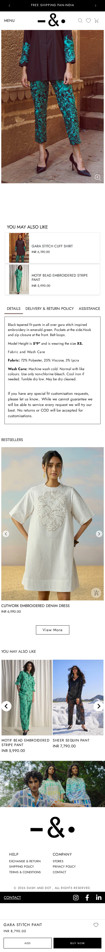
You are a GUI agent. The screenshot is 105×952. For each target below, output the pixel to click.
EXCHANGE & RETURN (25, 861)
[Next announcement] (95, 5)
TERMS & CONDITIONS (25, 872)
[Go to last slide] (6, 706)
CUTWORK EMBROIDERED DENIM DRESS (35, 605)
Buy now (77, 943)
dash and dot (39, 888)
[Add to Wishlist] (95, 928)
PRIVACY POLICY (64, 866)
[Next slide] (99, 706)
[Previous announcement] (9, 5)
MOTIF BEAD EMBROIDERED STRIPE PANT (25, 742)
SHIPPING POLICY (21, 866)
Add (27, 943)
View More (53, 630)
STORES (58, 861)
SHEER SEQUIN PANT (71, 740)
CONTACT (59, 872)
